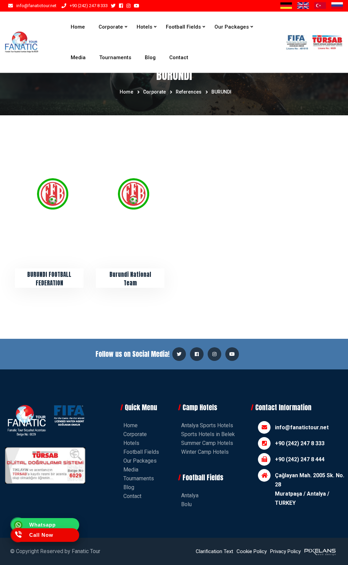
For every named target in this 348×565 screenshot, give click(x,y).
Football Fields (183, 27)
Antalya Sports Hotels (207, 425)
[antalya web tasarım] (319, 551)
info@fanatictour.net (36, 5)
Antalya (189, 495)
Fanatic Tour (86, 551)
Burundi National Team (130, 279)
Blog (150, 57)
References (189, 92)
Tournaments (115, 57)
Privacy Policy (285, 551)
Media (78, 57)
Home (78, 27)
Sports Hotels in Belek (208, 434)
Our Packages (231, 27)
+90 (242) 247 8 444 (300, 459)
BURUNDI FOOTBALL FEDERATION (49, 279)
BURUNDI (221, 92)
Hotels (144, 27)
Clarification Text (214, 551)
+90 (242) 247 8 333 (89, 5)
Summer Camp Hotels (207, 443)
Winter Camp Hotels (205, 452)
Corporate (111, 27)
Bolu (186, 504)
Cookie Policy (252, 551)
